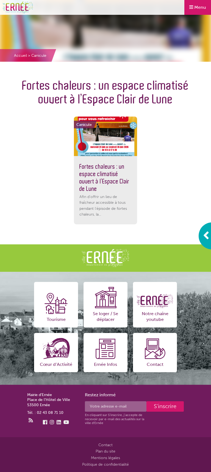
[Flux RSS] (31, 420)
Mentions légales (105, 457)
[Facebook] (45, 422)
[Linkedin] (59, 422)
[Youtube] (66, 422)
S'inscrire (165, 406)
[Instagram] (52, 422)
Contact (105, 444)
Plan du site (105, 451)
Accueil (20, 55)
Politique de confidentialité (105, 464)
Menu (199, 7)
